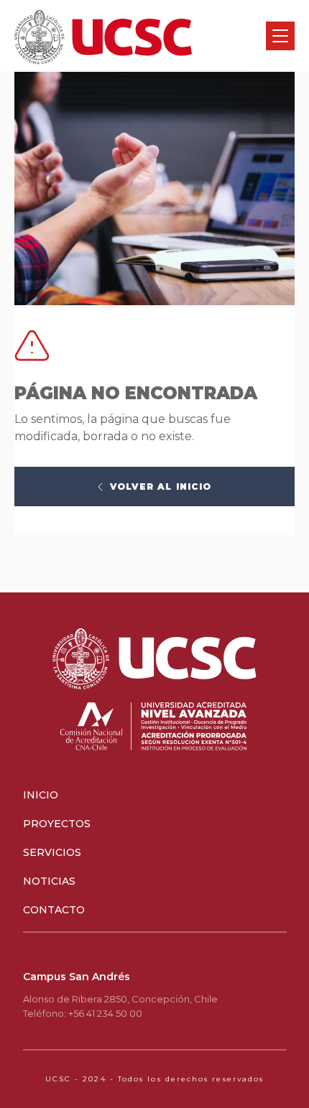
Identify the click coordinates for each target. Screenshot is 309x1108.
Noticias (49, 881)
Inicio (40, 794)
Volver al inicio (160, 486)
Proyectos (57, 823)
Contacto (54, 909)
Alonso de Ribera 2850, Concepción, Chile (120, 999)
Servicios (52, 852)
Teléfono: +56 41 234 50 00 (82, 1013)
